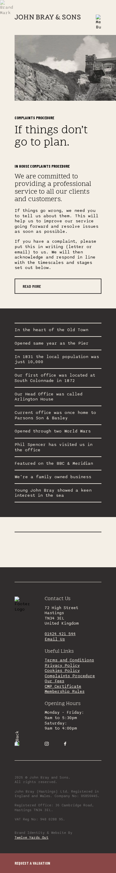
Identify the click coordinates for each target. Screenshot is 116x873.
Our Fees (54, 681)
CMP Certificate (63, 686)
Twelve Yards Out (31, 837)
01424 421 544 (60, 634)
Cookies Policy (62, 670)
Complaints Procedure (70, 676)
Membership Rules (64, 691)
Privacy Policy (62, 665)
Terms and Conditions (69, 660)
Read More (32, 286)
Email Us (55, 639)
